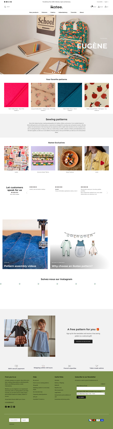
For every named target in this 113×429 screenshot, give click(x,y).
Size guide (35, 385)
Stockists (57, 380)
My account (36, 380)
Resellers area (58, 388)
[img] (14, 192)
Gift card (35, 397)
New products (33, 12)
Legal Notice (58, 392)
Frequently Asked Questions (40, 394)
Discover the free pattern (83, 341)
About (82, 12)
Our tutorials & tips (37, 392)
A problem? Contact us (38, 399)
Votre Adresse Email (82, 386)
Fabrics (53, 12)
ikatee (13, 424)
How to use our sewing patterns (41, 383)
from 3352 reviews (14, 194)
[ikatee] (57, 6)
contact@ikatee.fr (56, 2)
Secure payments (59, 390)
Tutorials (73, 12)
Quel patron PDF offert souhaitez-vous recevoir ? (89, 391)
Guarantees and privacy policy (62, 399)
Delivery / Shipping (59, 383)
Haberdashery (63, 12)
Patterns (44, 12)
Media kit (57, 385)
